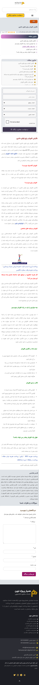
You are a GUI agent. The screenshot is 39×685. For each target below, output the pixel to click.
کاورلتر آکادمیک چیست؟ (26, 66)
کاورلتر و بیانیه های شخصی (26, 72)
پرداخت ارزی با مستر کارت (30, 266)
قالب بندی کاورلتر (30, 49)
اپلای (21, 456)
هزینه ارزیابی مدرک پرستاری (12, 266)
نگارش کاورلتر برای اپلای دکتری (26, 63)
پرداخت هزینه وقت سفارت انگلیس (27, 270)
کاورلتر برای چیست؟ (28, 69)
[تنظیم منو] (32, 15)
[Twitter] (14, 675)
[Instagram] (18, 675)
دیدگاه (32, 522)
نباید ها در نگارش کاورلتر (26, 82)
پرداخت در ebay (33, 460)
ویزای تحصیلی (26, 603)
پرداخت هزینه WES (31, 456)
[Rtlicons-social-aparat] (24, 675)
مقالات (33, 32)
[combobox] (19, 9)
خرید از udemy (22, 460)
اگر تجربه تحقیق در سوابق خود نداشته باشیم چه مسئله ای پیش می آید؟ (18, 76)
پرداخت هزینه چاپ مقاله (10, 456)
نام (34, 548)
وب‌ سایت (33, 565)
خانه (37, 32)
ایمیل (34, 556)
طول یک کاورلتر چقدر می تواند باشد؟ (25, 52)
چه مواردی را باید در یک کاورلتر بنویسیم (23, 79)
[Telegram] (21, 675)
